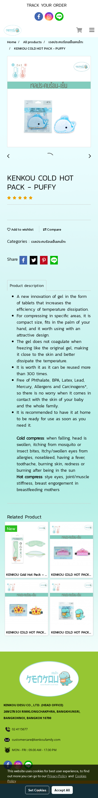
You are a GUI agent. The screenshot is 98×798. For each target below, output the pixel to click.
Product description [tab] (27, 285)
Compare (53, 229)
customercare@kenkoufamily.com (36, 739)
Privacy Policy (57, 776)
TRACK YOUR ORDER (47, 5)
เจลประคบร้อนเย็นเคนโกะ (48, 241)
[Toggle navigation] (92, 30)
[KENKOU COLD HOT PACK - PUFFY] (49, 101)
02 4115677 (20, 729)
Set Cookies (37, 790)
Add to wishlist (22, 229)
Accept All (62, 790)
